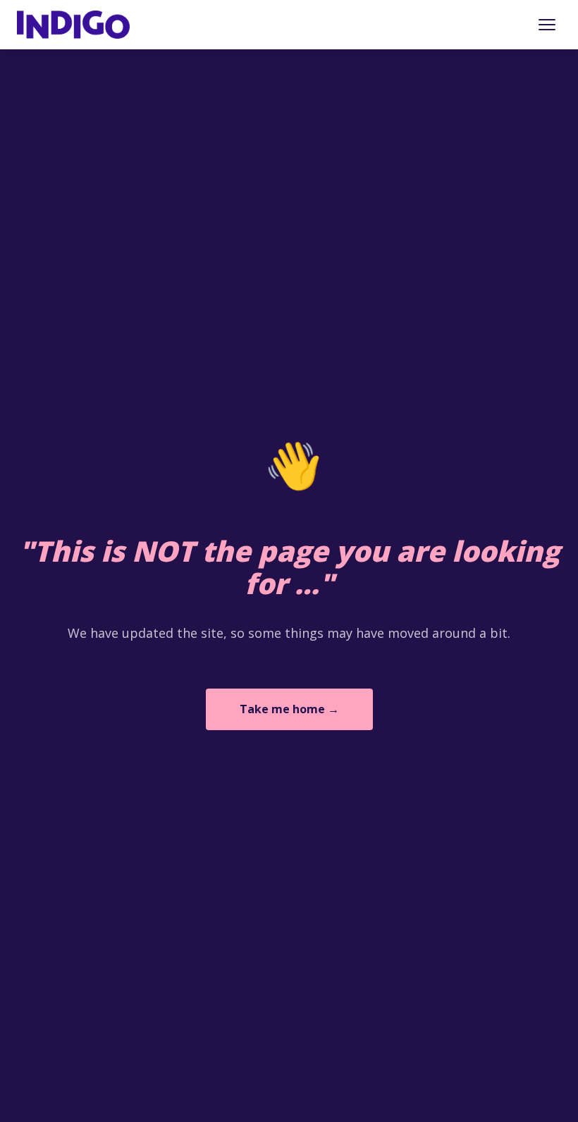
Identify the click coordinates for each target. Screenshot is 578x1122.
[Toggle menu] (547, 25)
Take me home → (289, 709)
